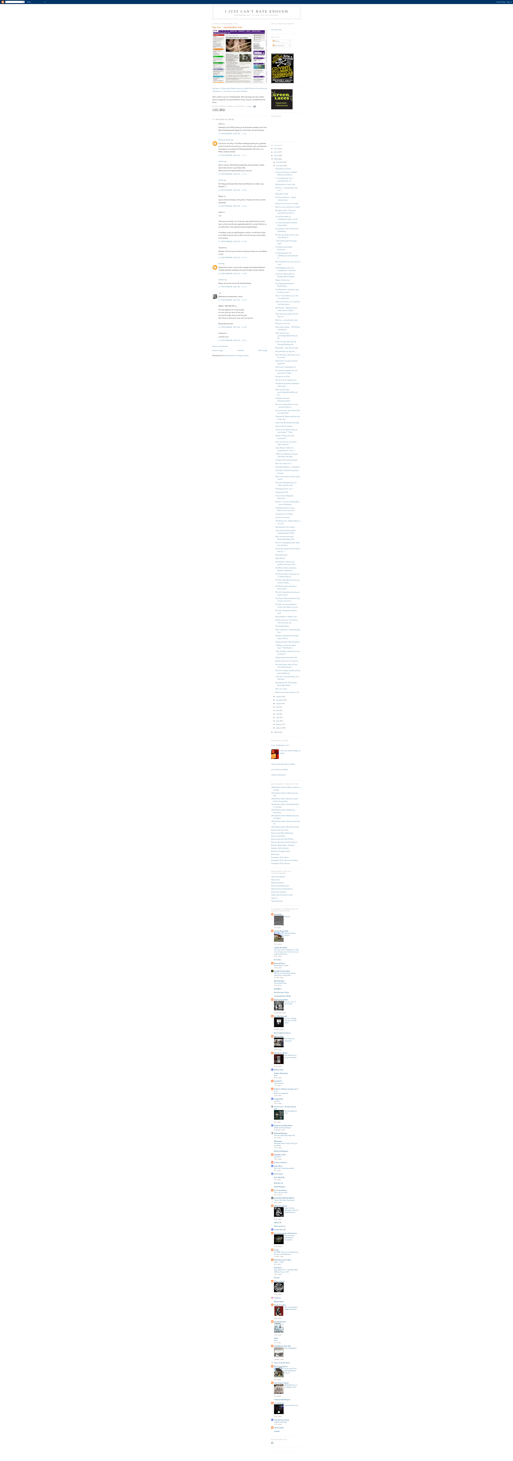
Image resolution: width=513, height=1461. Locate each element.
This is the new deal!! (281, 1192)
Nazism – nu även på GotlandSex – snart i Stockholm (287, 503)
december (279, 162)
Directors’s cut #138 (282, 323)
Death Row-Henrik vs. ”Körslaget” (287, 467)
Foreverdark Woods (280, 983)
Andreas (221, 161)
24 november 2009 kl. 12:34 (232, 206)
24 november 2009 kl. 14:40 (232, 327)
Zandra (277, 1431)
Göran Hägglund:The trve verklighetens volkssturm (285, 269)
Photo (276, 1075)
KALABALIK (279, 1177)
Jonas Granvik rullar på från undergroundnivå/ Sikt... (285, 531)
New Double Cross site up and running (290, 1056)
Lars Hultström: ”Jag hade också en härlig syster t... (287, 290)
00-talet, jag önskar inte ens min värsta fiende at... (287, 236)
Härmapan (278, 1141)
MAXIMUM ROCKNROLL (284, 1198)
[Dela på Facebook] (221, 110)
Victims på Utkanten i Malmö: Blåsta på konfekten (286, 173)
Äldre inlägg (262, 350)
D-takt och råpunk (281, 999)
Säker (276, 1338)
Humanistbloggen (280, 1133)
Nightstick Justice (280, 1205)
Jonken (221, 180)
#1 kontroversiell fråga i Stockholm (284, 248)
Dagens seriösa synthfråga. (278, 769)
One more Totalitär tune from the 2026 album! (290, 1020)
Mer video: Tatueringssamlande (284, 1168)
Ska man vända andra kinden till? (284, 1135)
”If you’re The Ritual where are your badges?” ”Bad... (286, 430)
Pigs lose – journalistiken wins (286, 320)
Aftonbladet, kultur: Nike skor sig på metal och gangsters (284, 799)
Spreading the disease (283, 168)
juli (277, 707)
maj (277, 714)
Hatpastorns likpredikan (283, 1125)
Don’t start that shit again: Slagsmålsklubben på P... (285, 537)
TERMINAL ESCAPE (282, 1346)
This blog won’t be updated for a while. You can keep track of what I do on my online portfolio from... (286, 952)
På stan (276, 1277)
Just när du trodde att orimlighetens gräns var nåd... (287, 217)
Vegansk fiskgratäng (280, 1422)
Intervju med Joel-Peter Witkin (282, 839)
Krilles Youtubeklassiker (280, 885)
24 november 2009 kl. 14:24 (232, 300)
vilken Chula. (279, 1427)
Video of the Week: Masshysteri (284, 1200)
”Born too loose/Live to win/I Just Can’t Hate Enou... (287, 302)
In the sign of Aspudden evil (285, 367)
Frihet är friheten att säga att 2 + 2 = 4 (286, 1090)
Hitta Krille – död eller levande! (286, 348)
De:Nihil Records (280, 1016)
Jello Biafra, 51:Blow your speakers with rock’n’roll (285, 563)
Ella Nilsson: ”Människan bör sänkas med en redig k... (286, 309)
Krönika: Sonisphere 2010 (280, 851)
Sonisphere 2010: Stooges (280, 863)
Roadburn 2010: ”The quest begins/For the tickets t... (285, 211)
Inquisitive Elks (280, 1154)
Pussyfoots (278, 1267)
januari (279, 728)
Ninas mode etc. (280, 1226)
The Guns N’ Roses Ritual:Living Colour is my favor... (287, 599)
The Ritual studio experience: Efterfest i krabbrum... (286, 569)
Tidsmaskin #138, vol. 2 (284, 488)
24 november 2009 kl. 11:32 (232, 174)
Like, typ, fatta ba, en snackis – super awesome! (286, 443)
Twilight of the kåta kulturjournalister (282, 399)
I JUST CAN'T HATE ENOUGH (256, 11)
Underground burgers (282, 1399)
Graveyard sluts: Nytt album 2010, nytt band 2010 (287, 411)
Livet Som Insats (280, 1190)
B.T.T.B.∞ (278, 959)
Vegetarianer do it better (284, 514)
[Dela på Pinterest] (223, 110)
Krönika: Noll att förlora (280, 848)
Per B (220, 263)
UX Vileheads (279, 1403)
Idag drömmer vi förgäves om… (286, 616)
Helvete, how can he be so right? (287, 203)
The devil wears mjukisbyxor (285, 380)
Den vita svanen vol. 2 (283, 463)
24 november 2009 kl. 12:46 (232, 241)
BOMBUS (277, 988)
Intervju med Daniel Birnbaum (282, 833)
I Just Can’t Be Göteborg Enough (287, 422)
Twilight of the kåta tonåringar (286, 460)
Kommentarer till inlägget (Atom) (236, 355)
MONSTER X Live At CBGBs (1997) (290, 1386)
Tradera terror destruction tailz (286, 657)
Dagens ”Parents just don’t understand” (284, 436)
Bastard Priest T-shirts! (281, 965)
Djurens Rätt (278, 1036)
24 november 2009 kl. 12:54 (232, 257)
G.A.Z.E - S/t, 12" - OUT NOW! (290, 1003)
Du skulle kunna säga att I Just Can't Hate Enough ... (286, 665)
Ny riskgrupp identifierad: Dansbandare (284, 284)
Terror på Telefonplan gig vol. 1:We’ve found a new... (286, 483)
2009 (276, 159)
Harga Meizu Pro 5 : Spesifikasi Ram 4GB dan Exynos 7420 (286, 1271)
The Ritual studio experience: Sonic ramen (286, 587)
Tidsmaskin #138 (281, 492)
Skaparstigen (279, 1301)
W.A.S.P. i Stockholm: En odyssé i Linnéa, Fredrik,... (287, 581)
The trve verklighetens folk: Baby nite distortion (287, 543)
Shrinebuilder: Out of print (285, 527)
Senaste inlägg (217, 350)
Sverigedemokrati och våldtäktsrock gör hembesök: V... (286, 255)
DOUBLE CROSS (280, 1053)
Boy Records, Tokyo (281, 992)
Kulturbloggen (279, 1186)
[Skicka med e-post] (213, 110)
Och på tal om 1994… (283, 376)
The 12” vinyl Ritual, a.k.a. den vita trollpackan (286, 296)
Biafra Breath (280, 558)
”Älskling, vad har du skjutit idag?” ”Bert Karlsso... (285, 646)
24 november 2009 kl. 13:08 (232, 273)
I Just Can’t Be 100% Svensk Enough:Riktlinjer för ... (285, 342)
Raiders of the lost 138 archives (286, 661)
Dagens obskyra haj (282, 280)
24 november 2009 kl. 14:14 (232, 286)
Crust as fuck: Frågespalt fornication (284, 496)
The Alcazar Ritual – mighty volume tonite (285, 198)
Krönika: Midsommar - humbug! (283, 845)
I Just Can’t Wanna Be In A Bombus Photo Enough (285, 275)
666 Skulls (278, 914)
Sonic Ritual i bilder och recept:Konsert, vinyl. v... (285, 449)
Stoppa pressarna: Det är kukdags (287, 642)
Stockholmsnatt (280, 1321)
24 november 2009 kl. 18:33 (232, 340)
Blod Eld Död (279, 981)
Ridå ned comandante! (281, 1093)
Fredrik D (277, 1081)
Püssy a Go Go (279, 1281)
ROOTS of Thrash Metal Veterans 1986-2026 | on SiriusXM (285, 974)
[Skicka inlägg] (254, 106)
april (278, 717)
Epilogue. (287, 916)
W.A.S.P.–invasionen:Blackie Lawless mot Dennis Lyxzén (286, 605)
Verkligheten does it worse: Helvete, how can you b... (285, 509)
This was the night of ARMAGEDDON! (291, 1308)
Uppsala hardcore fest (291, 1405)
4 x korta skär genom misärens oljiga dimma (286, 223)
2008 (276, 732)
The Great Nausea (281, 1366)
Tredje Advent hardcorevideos (282, 895)
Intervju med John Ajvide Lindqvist (284, 842)
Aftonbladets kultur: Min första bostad (285, 827)
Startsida (240, 350)
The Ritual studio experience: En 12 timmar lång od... (287, 575)
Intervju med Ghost (278, 836)
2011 (276, 152)
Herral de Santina (224, 139)
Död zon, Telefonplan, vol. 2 (279, 745)
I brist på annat (278, 1083)
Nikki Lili (277, 1222)
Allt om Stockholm (278, 876)
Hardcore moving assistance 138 (287, 692)
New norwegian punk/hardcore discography (289, 1237)
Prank (276, 1250)
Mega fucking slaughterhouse (282, 889)
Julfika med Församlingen (282, 1127)
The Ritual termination (277, 775)
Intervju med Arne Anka (280, 830)
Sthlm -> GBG (279, 1262)
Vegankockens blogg (281, 1419)
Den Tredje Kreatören (282, 1032)
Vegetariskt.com (277, 901)
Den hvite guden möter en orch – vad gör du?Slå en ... (287, 405)
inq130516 (277, 1157)
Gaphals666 (278, 1098)
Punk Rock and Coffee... (283, 1259)
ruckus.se (277, 1297)
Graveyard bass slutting (283, 426)
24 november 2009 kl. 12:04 (232, 190)
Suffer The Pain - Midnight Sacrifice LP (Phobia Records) (291, 1210)
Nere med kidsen (281, 555)
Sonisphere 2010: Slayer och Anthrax (284, 860)
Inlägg (276, 41)
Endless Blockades (281, 1073)
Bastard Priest (279, 963)
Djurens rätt (275, 879)
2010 (276, 155)
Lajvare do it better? (282, 517)
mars (278, 721)
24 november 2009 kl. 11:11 (232, 155)
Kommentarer (279, 45)
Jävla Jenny (278, 1173)
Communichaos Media (282, 996)
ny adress (277, 1101)
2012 (276, 148)
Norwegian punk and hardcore (285, 1233)
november (280, 165)
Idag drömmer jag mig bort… (285, 351)
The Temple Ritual (282, 626)
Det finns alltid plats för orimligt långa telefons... (287, 636)
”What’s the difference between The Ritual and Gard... (286, 455)
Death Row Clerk (281, 194)
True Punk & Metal (281, 1383)
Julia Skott (278, 1166)
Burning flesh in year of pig (285, 184)
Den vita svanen (281, 688)
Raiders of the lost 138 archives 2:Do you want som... (286, 621)
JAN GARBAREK (290, 1348)
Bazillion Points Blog (282, 971)
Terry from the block (282, 1362)
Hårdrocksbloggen (281, 1151)
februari (279, 724)
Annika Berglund (280, 947)
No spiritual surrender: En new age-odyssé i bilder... (286, 371)
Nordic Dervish (279, 1229)
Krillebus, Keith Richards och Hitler (282, 764)
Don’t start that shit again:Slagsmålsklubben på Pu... (286, 335)
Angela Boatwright (281, 931)
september (280, 700)
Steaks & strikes (280, 1305)
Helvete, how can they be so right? (287, 207)
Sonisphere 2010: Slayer (280, 857)
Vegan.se (274, 898)
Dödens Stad (278, 1069)
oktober (279, 696)
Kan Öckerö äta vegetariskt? (289, 1039)
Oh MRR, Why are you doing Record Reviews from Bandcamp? (286, 1253)
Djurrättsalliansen (277, 882)
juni (277, 710)
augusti (279, 703)
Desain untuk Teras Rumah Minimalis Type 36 (290, 1370)
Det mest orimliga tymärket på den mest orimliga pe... (287, 671)
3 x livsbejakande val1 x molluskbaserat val (284, 179)
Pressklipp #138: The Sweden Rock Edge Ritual (286, 683)
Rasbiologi (275, 854)
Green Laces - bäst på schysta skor (285, 1107)
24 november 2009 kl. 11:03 (232, 133)
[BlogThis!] (216, 110)
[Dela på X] (218, 110)
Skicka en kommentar (220, 346)
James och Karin (280, 1162)
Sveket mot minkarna (279, 892)
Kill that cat (278, 1183)
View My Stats (276, 29)
